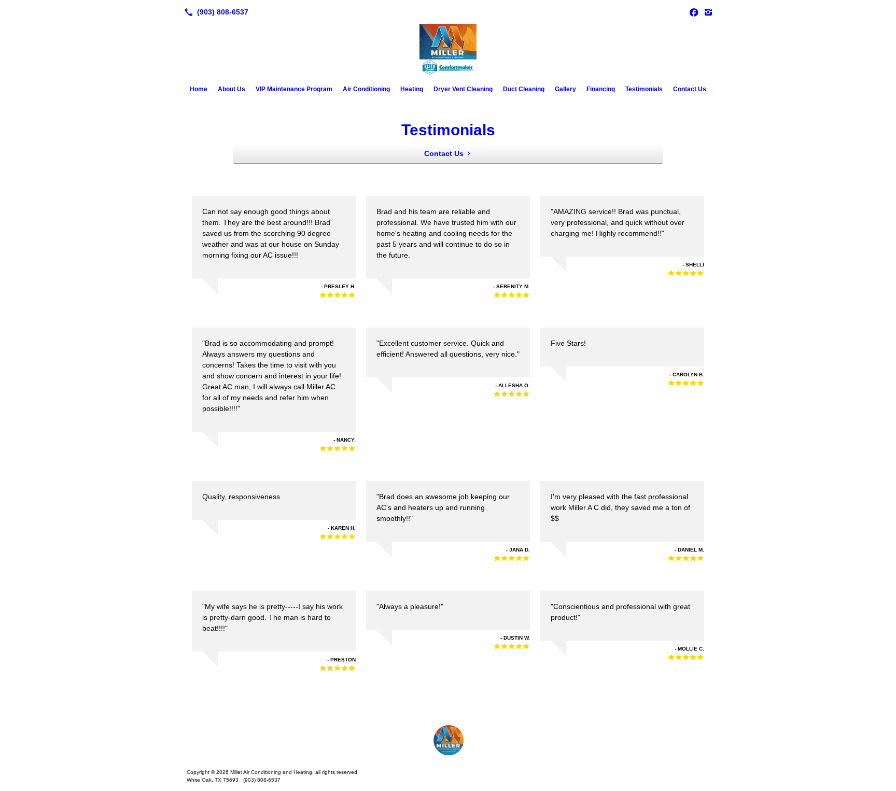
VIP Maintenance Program (294, 89)
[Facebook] (694, 12)
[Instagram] (708, 12)
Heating (411, 89)
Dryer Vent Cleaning (463, 89)
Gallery (565, 89)
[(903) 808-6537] (214, 12)
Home (198, 89)
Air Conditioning (366, 89)
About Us (231, 89)
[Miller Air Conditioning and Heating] (448, 740)
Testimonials (644, 89)
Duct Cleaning (523, 89)
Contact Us (689, 89)
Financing (600, 89)
